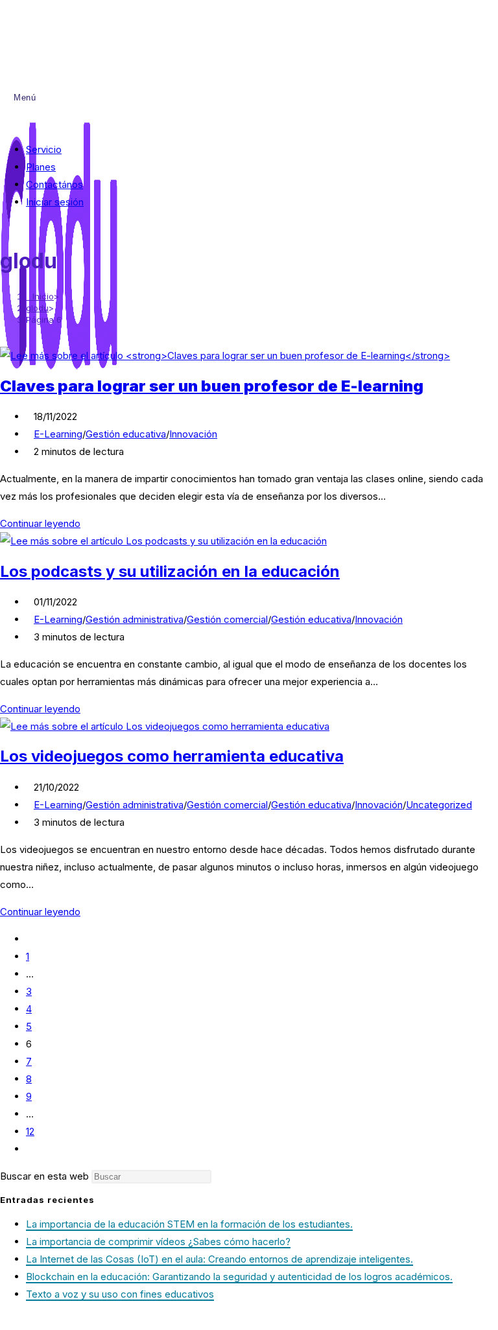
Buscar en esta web (45, 1176)
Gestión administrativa (135, 619)
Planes (41, 167)
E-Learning (58, 434)
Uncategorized (439, 805)
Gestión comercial (227, 619)
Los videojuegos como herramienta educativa (172, 756)
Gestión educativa (126, 434)
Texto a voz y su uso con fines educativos (120, 1294)
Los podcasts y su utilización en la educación (170, 571)
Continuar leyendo (44, 523)
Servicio (44, 149)
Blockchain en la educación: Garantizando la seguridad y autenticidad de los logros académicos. (239, 1276)
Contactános (54, 184)
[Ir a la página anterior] (30, 939)
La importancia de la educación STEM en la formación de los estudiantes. (189, 1224)
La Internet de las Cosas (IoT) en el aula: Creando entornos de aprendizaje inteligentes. (219, 1259)
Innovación (193, 434)
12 (30, 1131)
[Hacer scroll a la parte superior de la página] (4, 1321)
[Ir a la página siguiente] (30, 1149)
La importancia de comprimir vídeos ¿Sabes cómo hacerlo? (158, 1241)
